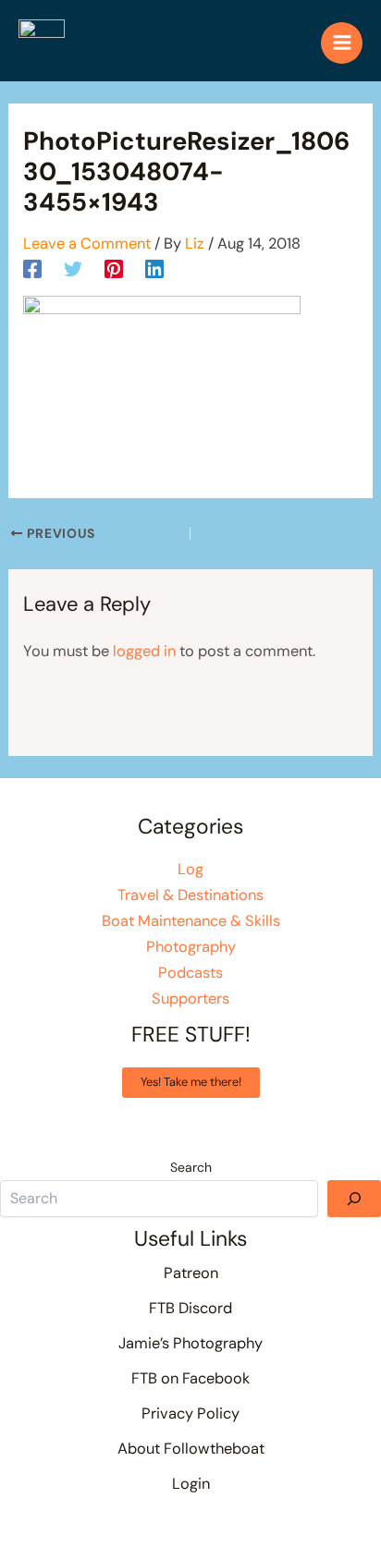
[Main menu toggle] (342, 43)
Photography (191, 946)
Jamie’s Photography (190, 1343)
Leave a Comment (87, 243)
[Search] (354, 1198)
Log (190, 869)
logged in (144, 651)
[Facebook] (32, 268)
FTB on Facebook (190, 1378)
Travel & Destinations (190, 895)
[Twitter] (73, 268)
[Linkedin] (154, 268)
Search (191, 1167)
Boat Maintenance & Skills (191, 921)
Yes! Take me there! (191, 1082)
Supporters (190, 998)
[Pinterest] (113, 268)
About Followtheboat (190, 1448)
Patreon (191, 1273)
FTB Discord (190, 1308)
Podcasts (190, 972)
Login (191, 1483)
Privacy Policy (190, 1413)
